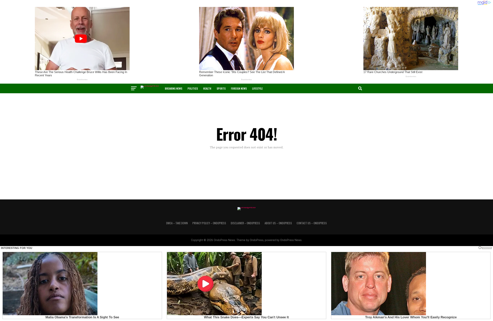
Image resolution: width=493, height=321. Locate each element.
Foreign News (239, 88)
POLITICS (193, 88)
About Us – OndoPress (278, 223)
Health (207, 88)
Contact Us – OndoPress (312, 223)
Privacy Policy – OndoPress (209, 223)
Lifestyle (257, 88)
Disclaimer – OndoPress (245, 223)
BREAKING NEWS (173, 88)
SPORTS (221, 88)
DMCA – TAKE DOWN (177, 223)
